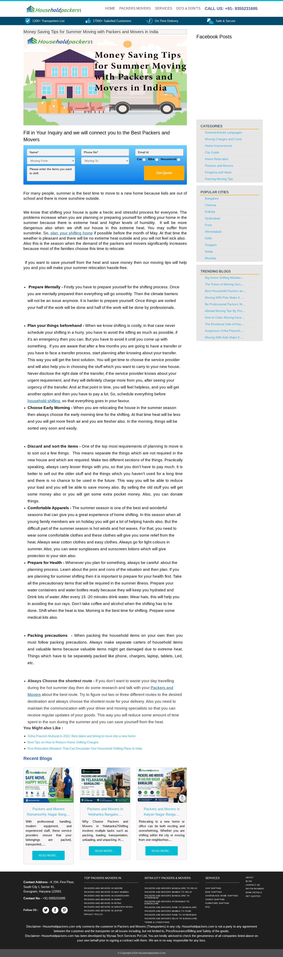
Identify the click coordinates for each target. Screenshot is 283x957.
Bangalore (212, 198)
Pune (208, 225)
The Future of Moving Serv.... (224, 284)
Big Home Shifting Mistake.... (224, 277)
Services (163, 8)
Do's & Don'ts (188, 8)
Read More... (48, 855)
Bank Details (254, 892)
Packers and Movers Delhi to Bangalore (171, 919)
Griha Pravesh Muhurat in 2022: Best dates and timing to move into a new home (81, 736)
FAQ (207, 907)
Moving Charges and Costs (223, 139)
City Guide (212, 152)
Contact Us (253, 885)
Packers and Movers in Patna (102, 903)
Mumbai (210, 258)
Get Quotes (253, 896)
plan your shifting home (72, 233)
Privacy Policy (93, 914)
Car (138, 159)
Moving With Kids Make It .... (224, 337)
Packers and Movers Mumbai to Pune (168, 911)
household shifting (44, 401)
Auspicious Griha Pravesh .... (224, 330)
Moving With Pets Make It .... (224, 297)
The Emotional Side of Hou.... (224, 324)
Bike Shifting (213, 892)
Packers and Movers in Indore (103, 888)
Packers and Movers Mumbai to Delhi (168, 892)
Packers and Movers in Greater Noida (108, 907)
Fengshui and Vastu (218, 172)
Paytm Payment (255, 889)
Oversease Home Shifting (221, 896)
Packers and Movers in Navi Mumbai (106, 892)
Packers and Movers (219, 165)
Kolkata (210, 211)
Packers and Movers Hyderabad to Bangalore (167, 903)
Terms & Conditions (157, 922)
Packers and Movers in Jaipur (103, 911)
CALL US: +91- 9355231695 (231, 8)
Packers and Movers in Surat (103, 900)
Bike (150, 159)
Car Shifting (213, 888)
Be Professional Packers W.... (225, 304)
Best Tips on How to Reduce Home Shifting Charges (63, 742)
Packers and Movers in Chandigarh (106, 896)
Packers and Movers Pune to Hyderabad (170, 915)
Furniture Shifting (217, 903)
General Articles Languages (223, 132)
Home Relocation (216, 159)
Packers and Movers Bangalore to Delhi (171, 888)
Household (167, 159)
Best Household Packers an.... (225, 291)
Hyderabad (212, 218)
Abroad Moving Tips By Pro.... (225, 311)
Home (110, 8)
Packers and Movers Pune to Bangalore (171, 907)
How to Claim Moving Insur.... (225, 317)
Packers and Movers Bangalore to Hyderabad (167, 897)
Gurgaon (211, 245)
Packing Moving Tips (219, 179)
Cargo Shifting (215, 900)
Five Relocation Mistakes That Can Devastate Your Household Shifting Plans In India (85, 748)
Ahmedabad (213, 231)
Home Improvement (218, 145)
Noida (209, 251)
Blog (249, 881)
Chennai (210, 205)
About (250, 878)
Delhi (208, 238)
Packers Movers (135, 8)
